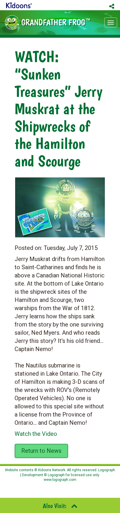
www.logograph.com (60, 480)
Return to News (41, 450)
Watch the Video (36, 433)
